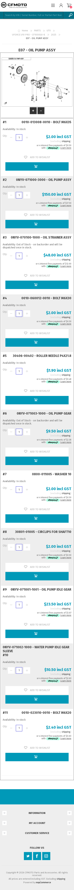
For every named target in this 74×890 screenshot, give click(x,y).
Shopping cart (69, 5)
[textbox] (33, 15)
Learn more (65, 148)
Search (70, 15)
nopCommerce (43, 882)
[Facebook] (37, 856)
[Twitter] (28, 856)
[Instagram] (46, 856)
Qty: (5, 135)
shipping (66, 141)
